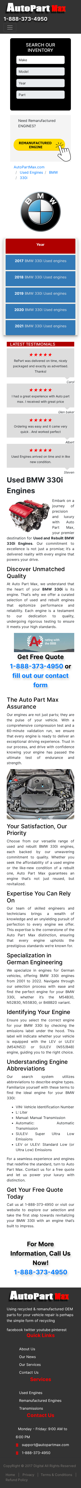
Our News (27, 1356)
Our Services (30, 1364)
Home (10, 1475)
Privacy (28, 1475)
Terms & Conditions (56, 1475)
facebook (15, 1329)
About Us (27, 1349)
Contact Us (28, 1372)
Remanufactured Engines (40, 1400)
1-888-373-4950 (25, 19)
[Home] (37, 8)
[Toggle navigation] (10, 27)
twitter (29, 1329)
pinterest (59, 1329)
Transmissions (31, 1408)
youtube (43, 1329)
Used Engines (30, 1392)
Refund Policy (17, 1480)
